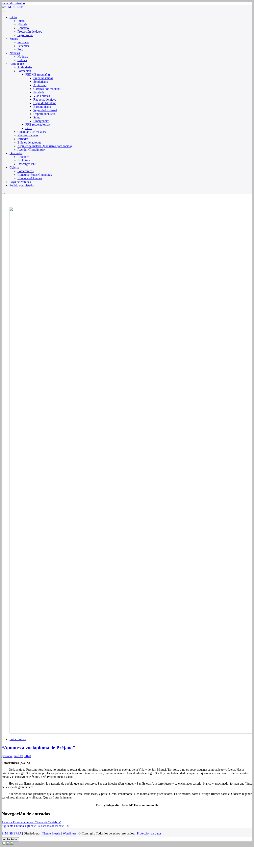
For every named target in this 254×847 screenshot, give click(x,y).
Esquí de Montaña (44, 103)
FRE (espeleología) (37, 124)
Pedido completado (22, 185)
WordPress (69, 833)
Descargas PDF (27, 164)
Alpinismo (39, 85)
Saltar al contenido (13, 3)
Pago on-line (25, 35)
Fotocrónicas (25, 171)
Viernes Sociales (27, 135)
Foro (20, 49)
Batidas (22, 60)
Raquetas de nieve (44, 99)
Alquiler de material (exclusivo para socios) (44, 146)
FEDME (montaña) (37, 74)
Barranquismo (42, 106)
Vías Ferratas (41, 96)
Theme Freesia (51, 833)
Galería (14, 167)
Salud (36, 117)
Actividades (17, 63)
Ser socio (23, 42)
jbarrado (7, 756)
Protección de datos (29, 31)
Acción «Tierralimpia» (31, 149)
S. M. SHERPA (11, 833)
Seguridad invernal (45, 110)
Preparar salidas (43, 78)
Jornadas (22, 139)
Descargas (16, 153)
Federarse (23, 46)
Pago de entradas (20, 181)
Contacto (23, 28)
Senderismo (40, 81)
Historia (22, 24)
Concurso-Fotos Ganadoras (34, 174)
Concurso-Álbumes (29, 178)
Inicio (13, 17)
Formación (24, 71)
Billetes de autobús (29, 142)
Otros (28, 128)
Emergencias (41, 121)
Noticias (15, 53)
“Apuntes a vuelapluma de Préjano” (38, 747)
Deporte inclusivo (44, 113)
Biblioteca (23, 160)
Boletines (23, 156)
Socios (14, 38)
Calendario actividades (31, 131)
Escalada (38, 92)
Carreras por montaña (46, 88)
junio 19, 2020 (21, 756)
